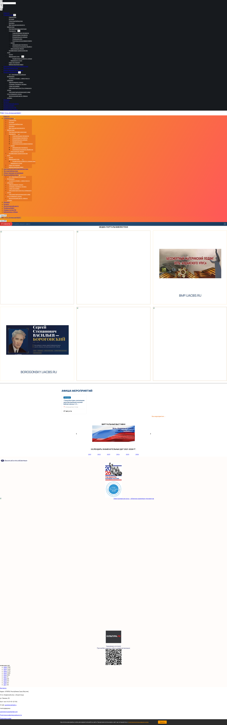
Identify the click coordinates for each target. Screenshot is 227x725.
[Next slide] (150, 434)
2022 (99, 454)
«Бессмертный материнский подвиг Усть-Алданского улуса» (18, 195)
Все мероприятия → (158, 416)
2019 (5, 681)
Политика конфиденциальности (11, 715)
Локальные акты (17, 142)
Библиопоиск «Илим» (11, 212)
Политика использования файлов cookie (22, 145)
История (11, 122)
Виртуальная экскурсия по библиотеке (16, 129)
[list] (113, 433)
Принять (162, 722)
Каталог (6, 204)
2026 (137, 454)
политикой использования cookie (138, 722)
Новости (6, 116)
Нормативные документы (20, 138)
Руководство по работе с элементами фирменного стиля (23, 162)
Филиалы (7, 202)
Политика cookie (5, 718)
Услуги (11, 157)
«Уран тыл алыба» (14, 188)
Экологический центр (11, 206)
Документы (12, 134)
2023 (108, 454)
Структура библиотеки (16, 124)
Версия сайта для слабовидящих (15, 460)
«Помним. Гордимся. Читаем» (18, 186)
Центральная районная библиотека (16, 169)
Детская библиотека (11, 171)
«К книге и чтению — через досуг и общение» (18, 182)
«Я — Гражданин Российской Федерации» (16, 178)
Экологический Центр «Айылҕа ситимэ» (17, 199)
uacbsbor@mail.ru (10, 705)
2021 (89, 454)
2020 (5, 679)
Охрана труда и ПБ (10, 210)
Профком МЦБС (9, 208)
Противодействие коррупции (18, 132)
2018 (5, 683)
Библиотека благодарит (16, 167)
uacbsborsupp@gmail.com (9, 712)
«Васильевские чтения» (16, 185)
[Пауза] (225, 224)
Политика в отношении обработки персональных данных (22, 150)
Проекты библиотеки (11, 175)
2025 (127, 454)
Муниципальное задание (19, 140)
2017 (5, 685)
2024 (118, 454)
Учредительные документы (20, 136)
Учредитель (12, 120)
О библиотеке (8, 118)
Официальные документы (20, 147)
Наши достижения (14, 165)
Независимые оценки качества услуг (17, 154)
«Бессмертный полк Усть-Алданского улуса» (19, 191)
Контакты (11, 126)
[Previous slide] (76, 434)
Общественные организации (13, 173)
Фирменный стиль (14, 159)
